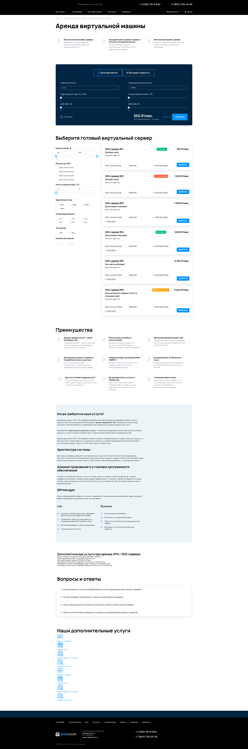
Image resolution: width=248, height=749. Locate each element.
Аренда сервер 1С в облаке (67, 658)
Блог (87, 722)
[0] (61, 107)
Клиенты (123, 722)
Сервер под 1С (62, 649)
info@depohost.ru (88, 733)
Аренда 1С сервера (64, 641)
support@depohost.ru (90, 737)
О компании (60, 722)
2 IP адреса (68, 117)
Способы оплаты (74, 722)
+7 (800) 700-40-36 (181, 4)
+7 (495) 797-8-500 (149, 4)
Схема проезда (110, 722)
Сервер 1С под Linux (64, 666)
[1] (61, 98)
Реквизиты (146, 722)
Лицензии (134, 722)
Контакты (96, 722)
